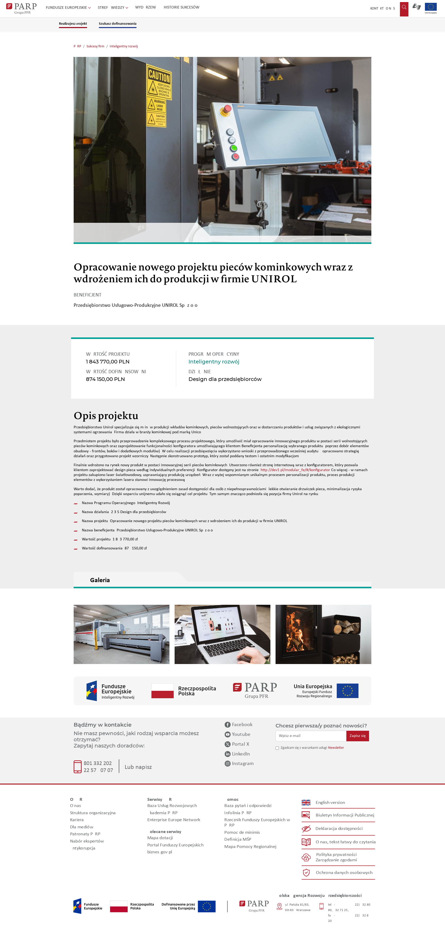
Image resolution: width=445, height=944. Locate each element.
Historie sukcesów (181, 7)
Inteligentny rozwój (124, 46)
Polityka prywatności (336, 855)
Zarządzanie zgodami (336, 860)
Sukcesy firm (95, 46)
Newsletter (336, 748)
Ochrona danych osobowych (344, 873)
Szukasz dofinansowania (117, 24)
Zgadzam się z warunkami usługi (304, 748)
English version (330, 803)
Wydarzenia (146, 7)
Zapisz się (358, 736)
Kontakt (377, 8)
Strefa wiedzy (111, 8)
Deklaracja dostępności (339, 829)
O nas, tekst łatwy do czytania (346, 842)
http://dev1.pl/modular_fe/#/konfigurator (295, 470)
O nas (390, 8)
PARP (77, 46)
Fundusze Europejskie (67, 8)
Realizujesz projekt (73, 24)
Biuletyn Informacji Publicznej (345, 815)
